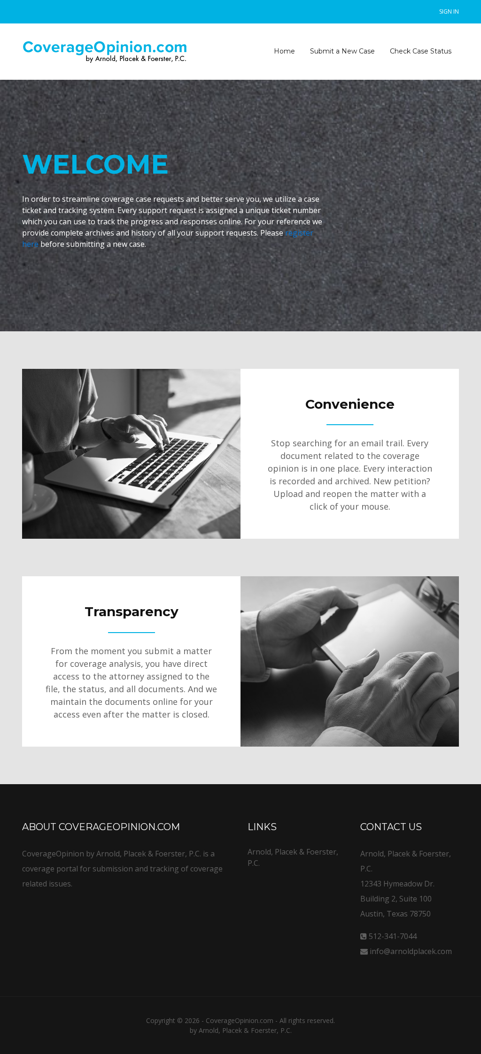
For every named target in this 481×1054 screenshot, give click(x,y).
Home (284, 51)
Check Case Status (420, 51)
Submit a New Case (342, 51)
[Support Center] (105, 51)
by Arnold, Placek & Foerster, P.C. (241, 1030)
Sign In (449, 11)
